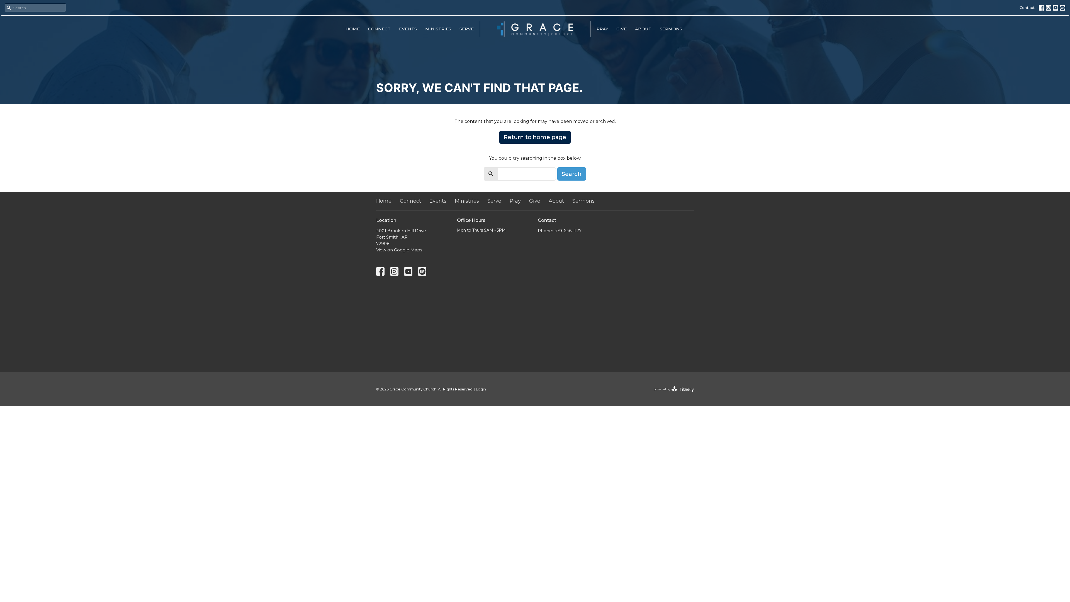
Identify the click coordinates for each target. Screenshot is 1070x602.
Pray (602, 28)
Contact (1027, 7)
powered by (671, 393)
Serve (466, 28)
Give (621, 28)
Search (572, 174)
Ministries (438, 28)
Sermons (671, 28)
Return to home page (535, 137)
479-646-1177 (568, 230)
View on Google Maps (399, 250)
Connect (379, 28)
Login (481, 389)
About (643, 28)
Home (353, 28)
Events (408, 28)
